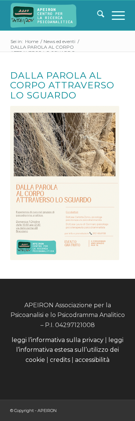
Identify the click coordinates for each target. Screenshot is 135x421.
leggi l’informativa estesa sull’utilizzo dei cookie (69, 349)
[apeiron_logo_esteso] (56, 15)
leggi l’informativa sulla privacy (58, 340)
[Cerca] (97, 15)
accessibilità (92, 359)
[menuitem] (97, 15)
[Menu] (114, 15)
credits (61, 359)
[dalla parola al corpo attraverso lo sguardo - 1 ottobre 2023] (64, 183)
